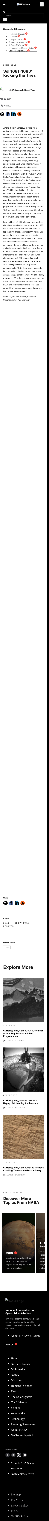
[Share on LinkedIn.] (13, 114)
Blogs (7, 947)
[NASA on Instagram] (13, 1455)
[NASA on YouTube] (25, 1455)
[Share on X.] (2, 114)
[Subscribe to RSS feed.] (22, 903)
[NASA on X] (19, 1455)
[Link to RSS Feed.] (19, 114)
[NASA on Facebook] (7, 1455)
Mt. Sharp (26, 265)
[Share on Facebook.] (8, 114)
